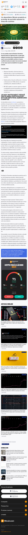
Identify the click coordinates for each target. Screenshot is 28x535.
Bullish (19, 296)
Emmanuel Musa (7, 48)
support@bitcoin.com (6, 531)
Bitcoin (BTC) (5, 444)
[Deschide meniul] (26, 2)
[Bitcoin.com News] (4, 2)
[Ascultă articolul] (2, 43)
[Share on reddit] (19, 48)
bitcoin (2, 121)
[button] (18, 43)
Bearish (8, 296)
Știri (2, 12)
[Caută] (23, 2)
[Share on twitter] (16, 48)
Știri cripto (5, 12)
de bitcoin (13, 102)
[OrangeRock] (8, 9)
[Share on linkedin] (21, 48)
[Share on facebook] (14, 48)
